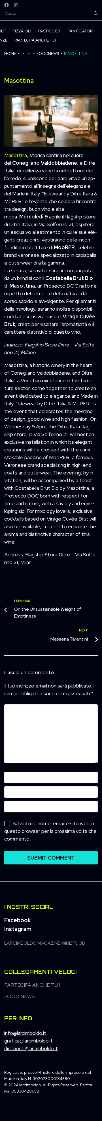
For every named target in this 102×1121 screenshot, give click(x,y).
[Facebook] (6, 5)
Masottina (15, 155)
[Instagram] (16, 5)
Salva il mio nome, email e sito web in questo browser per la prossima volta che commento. (50, 831)
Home (10, 53)
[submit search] (96, 13)
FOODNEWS (48, 53)
